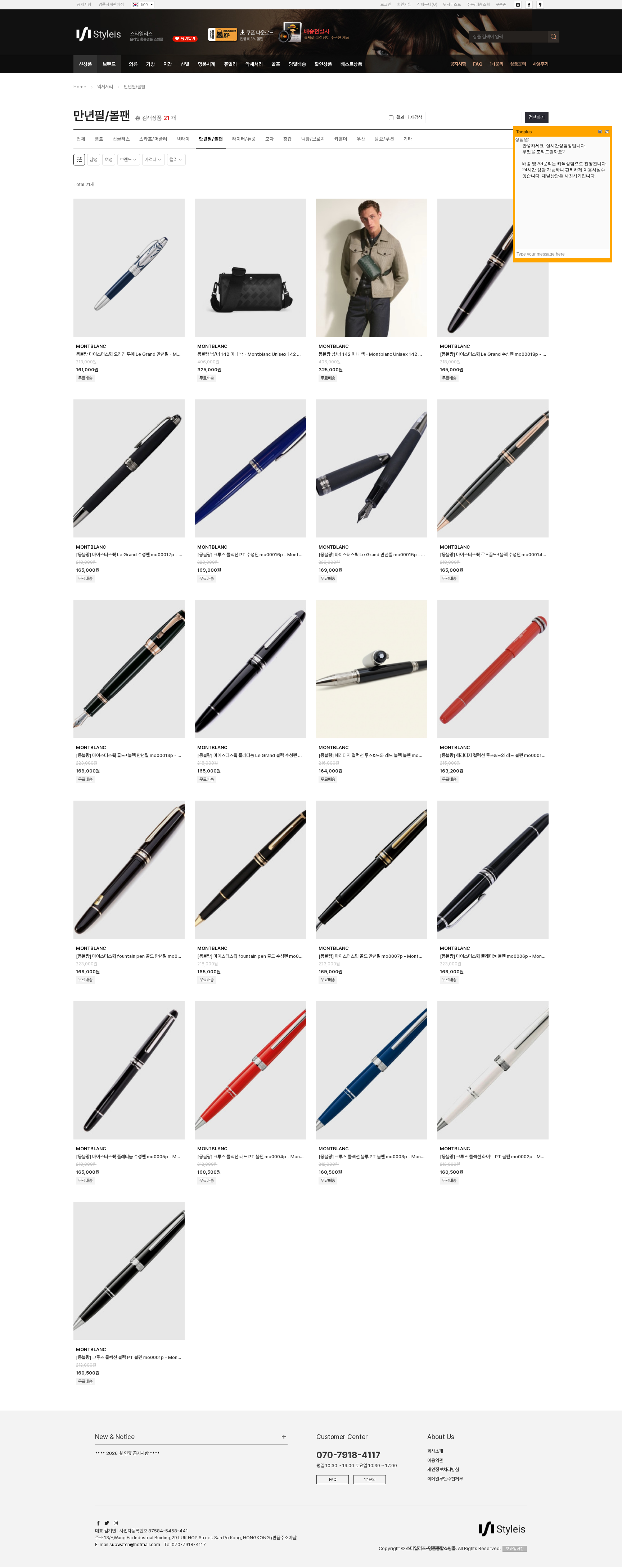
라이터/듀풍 (244, 139)
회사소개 (435, 1451)
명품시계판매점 (111, 4)
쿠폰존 (501, 4)
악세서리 (254, 64)
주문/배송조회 (478, 4)
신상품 (85, 64)
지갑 (167, 64)
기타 (408, 139)
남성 (94, 159)
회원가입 (404, 4)
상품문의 (518, 64)
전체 (81, 139)
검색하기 (537, 117)
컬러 (173, 159)
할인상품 (323, 64)
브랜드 (109, 64)
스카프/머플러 (153, 139)
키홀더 (340, 139)
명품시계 (206, 64)
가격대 (151, 159)
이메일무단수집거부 (445, 1479)
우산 (361, 139)
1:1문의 (496, 64)
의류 (133, 64)
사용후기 (541, 64)
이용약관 (435, 1460)
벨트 (99, 139)
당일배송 (297, 64)
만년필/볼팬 (134, 86)
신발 (185, 64)
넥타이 (183, 139)
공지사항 (84, 4)
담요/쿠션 (384, 139)
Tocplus (524, 131)
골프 (275, 64)
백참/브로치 (313, 139)
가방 (150, 64)
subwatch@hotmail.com (134, 1544)
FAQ (478, 64)
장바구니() (427, 4)
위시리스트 (452, 4)
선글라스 (121, 139)
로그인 (385, 4)
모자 (269, 139)
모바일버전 (515, 1548)
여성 (109, 159)
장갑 (287, 139)
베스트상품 (351, 64)
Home (80, 86)
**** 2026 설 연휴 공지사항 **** (127, 1453)
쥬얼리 (230, 64)
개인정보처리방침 (443, 1469)
